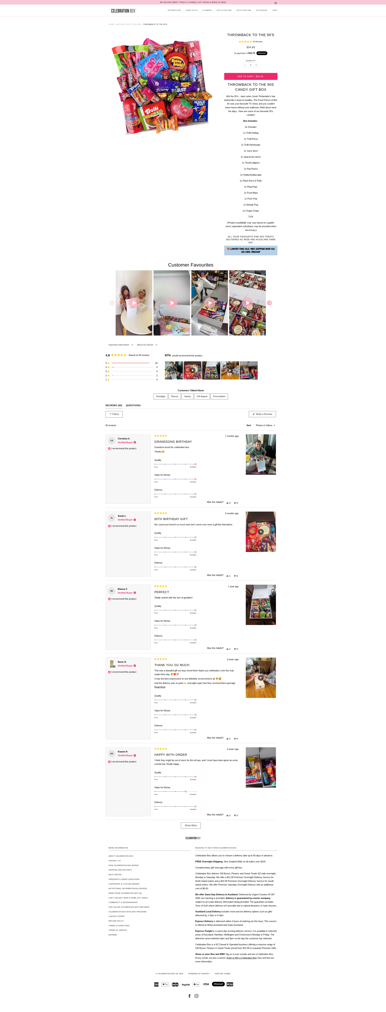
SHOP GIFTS (192, 10)
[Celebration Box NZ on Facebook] (190, 997)
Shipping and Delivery (120, 870)
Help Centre (115, 874)
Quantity (251, 61)
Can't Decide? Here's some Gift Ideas (128, 898)
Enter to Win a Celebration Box (242, 958)
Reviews (113, 935)
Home (111, 24)
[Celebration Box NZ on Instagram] (197, 997)
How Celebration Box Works (124, 865)
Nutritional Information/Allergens (128, 888)
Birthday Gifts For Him (128, 24)
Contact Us (115, 861)
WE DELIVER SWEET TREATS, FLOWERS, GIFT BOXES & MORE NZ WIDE (193, 2)
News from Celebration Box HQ (125, 893)
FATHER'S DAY (174, 10)
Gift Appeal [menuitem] (202, 396)
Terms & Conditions (119, 926)
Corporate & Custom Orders (124, 884)
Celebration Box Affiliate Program (127, 912)
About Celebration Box (121, 856)
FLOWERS (207, 10)
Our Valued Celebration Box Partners (129, 907)
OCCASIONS (261, 10)
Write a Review (265, 415)
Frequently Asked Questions (124, 879)
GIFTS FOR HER (224, 10)
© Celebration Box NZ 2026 (169, 974)
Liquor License (117, 916)
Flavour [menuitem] (174, 396)
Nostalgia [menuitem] (160, 396)
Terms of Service (118, 930)
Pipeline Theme (222, 974)
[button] (251, 42)
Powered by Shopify (199, 974)
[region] (211, 370)
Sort (249, 425)
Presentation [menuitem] (219, 396)
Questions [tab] (133, 405)
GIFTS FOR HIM (244, 10)
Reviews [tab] (114, 405)
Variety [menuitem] (187, 396)
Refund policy (116, 921)
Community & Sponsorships (123, 902)
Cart (274, 10)
